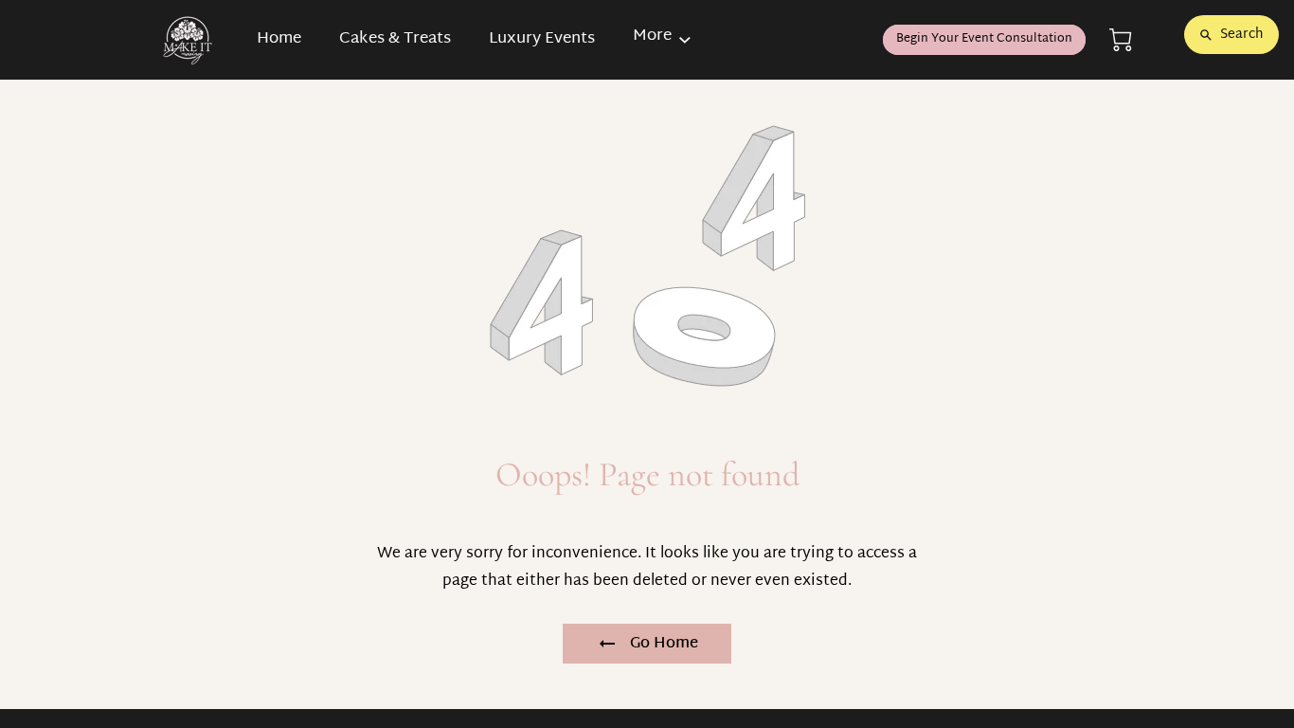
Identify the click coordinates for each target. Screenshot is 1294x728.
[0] (1120, 40)
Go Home (664, 644)
